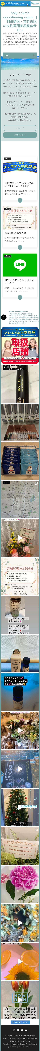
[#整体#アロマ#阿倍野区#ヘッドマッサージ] (20, 384)
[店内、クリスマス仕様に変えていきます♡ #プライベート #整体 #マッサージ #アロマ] (20, 807)
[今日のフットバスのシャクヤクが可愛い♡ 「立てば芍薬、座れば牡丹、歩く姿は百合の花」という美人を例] (20, 884)
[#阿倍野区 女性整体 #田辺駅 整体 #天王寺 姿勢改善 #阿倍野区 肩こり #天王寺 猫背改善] (20, 538)
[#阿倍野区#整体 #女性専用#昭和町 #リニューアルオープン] (20, 576)
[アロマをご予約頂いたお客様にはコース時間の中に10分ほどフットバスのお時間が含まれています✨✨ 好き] (20, 961)
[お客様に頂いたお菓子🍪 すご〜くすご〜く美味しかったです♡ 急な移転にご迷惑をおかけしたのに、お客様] (20, 461)
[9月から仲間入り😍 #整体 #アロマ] (20, 692)
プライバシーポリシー (25, 1047)
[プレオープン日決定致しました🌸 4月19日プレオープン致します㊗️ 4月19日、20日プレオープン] (20, 1000)
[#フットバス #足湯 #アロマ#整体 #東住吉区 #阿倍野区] (20, 615)
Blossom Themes (25, 1044)
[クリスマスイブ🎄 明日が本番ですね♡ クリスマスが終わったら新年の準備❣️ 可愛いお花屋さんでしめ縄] (20, 730)
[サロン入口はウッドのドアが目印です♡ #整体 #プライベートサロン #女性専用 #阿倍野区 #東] (20, 923)
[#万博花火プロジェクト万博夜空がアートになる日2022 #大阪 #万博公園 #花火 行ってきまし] (20, 769)
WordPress (12, 1047)
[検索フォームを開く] (33, 55)
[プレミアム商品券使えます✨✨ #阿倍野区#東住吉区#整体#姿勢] (20, 345)
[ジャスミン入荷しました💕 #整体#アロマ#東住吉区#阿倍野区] (20, 653)
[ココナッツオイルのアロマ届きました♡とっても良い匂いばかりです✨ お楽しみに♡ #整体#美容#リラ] (20, 422)
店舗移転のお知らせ (15, 233)
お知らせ (7, 158)
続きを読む (17, 200)
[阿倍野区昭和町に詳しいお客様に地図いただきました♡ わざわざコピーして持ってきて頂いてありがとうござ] (20, 499)
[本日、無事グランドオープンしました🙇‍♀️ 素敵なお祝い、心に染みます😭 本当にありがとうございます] (20, 846)
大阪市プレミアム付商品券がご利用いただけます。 (19, 185)
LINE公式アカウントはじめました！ (19, 282)
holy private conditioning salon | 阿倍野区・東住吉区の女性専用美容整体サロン (20, 21)
